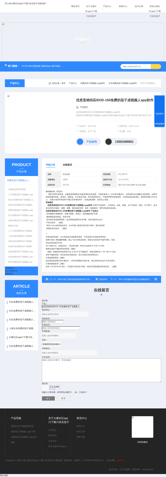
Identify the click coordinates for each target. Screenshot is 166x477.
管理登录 (136, 469)
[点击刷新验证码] (55, 387)
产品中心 (107, 6)
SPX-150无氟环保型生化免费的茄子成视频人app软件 (141, 279)
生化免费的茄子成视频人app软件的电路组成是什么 (22, 319)
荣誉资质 (52, 435)
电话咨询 (159, 114)
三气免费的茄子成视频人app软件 (22, 194)
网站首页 (75, 6)
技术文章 (139, 6)
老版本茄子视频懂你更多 (22, 426)
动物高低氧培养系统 (17, 189)
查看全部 (9, 274)
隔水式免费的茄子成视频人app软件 (22, 200)
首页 (63, 83)
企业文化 (52, 441)
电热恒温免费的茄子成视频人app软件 (22, 205)
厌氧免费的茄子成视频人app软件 (22, 220)
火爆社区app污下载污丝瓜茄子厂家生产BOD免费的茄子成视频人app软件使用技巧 (22, 337)
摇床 (13, 442)
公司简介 (52, 430)
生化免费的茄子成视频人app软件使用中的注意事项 (22, 311)
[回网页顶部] (159, 104)
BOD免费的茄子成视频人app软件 (22, 262)
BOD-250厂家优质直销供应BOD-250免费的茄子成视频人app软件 (86, 279)
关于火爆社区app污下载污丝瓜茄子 (91, 11)
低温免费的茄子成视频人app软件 (22, 251)
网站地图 (4, 475)
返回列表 (103, 279)
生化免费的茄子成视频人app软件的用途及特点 (22, 302)
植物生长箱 (13, 226)
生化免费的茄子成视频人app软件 (123, 83)
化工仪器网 (124, 469)
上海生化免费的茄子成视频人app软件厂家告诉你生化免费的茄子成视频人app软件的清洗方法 (22, 328)
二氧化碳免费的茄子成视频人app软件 (22, 236)
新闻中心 (123, 6)
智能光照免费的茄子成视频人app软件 (22, 241)
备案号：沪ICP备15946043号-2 (89, 460)
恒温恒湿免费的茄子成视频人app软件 (22, 246)
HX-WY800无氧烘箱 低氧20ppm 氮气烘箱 (41, 66)
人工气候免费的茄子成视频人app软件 (22, 231)
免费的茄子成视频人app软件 (92, 83)
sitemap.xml (147, 469)
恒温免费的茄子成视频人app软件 (22, 257)
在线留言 (67, 164)
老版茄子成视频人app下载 (23, 431)
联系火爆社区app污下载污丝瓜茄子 (155, 11)
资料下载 (81, 437)
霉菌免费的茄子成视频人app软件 (22, 210)
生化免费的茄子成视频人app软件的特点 (22, 346)
